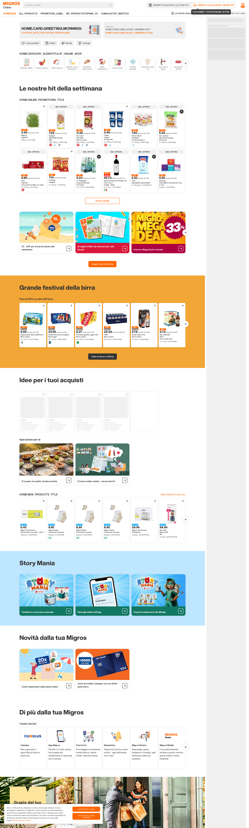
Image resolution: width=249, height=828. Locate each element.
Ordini (52, 43)
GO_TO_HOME (11, 5)
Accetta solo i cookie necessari (86, 816)
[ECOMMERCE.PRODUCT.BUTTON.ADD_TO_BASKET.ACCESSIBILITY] (44, 106)
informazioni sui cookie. (22, 820)
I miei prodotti (32, 43)
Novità (69, 43)
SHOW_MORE (102, 200)
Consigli (86, 43)
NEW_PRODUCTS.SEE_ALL (173, 494)
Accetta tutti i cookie (86, 809)
